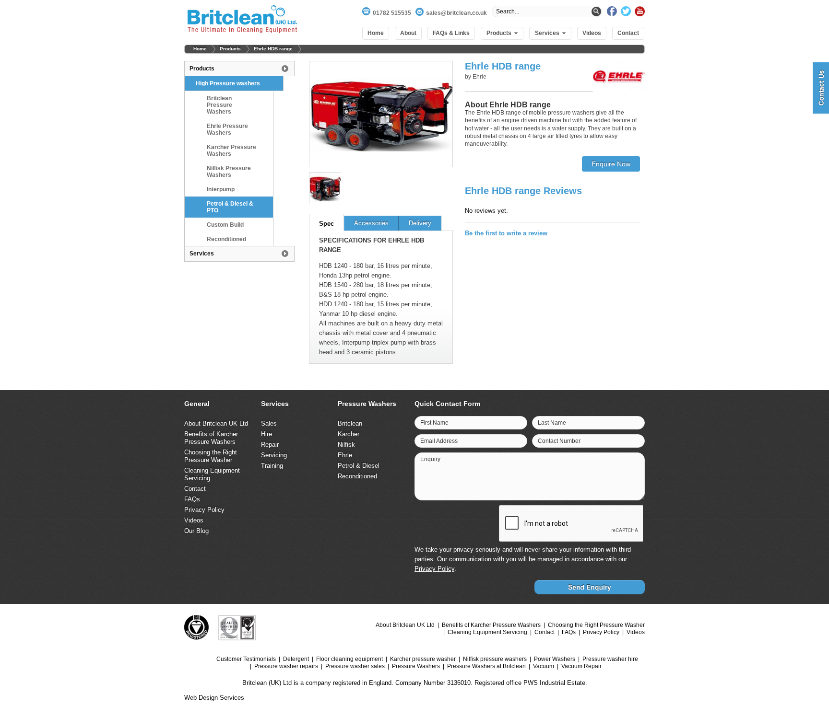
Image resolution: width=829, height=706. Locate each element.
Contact (628, 33)
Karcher (348, 434)
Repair (270, 444)
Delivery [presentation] (420, 223)
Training (272, 465)
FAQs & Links (451, 33)
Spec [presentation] (326, 223)
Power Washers (554, 659)
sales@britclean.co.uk (456, 13)
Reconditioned (226, 239)
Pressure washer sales (355, 666)
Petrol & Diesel (358, 465)
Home (375, 33)
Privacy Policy (204, 509)
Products (498, 33)
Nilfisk (346, 444)
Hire (266, 434)
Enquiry (430, 459)
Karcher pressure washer (423, 659)
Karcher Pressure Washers (231, 150)
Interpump (221, 189)
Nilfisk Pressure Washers (229, 171)
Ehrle (345, 455)
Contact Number (559, 441)
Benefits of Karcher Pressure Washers (211, 437)
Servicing (274, 455)
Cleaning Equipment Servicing (487, 632)
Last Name (552, 422)
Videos (591, 33)
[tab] (326, 222)
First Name (434, 422)
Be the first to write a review (506, 233)
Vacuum (543, 666)
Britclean (350, 423)
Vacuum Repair (581, 666)
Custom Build (225, 224)
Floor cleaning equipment (349, 659)
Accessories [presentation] (371, 223)
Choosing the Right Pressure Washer (210, 456)
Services (547, 33)
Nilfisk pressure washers (495, 659)
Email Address (439, 441)
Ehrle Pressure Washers (227, 129)
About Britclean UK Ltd (216, 423)
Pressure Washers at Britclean (486, 666)
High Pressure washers (228, 83)
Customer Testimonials (246, 659)
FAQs (192, 499)
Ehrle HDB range (273, 48)
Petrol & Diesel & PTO (230, 207)
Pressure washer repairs (286, 666)
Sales (269, 423)
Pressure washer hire (610, 659)
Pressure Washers (416, 666)
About (408, 33)
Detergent (296, 659)
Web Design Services (214, 697)
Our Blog (196, 530)
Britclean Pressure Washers (219, 105)
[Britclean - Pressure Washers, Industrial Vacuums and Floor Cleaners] (242, 20)
